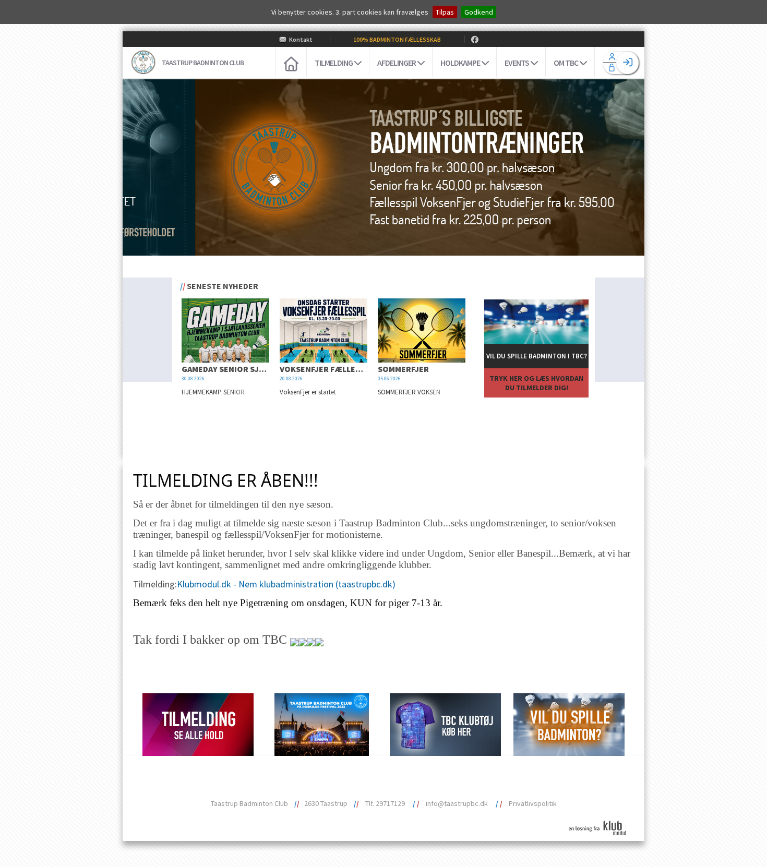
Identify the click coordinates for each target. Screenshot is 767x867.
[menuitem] (290, 62)
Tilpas (445, 12)
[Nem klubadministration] (601, 841)
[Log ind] (627, 63)
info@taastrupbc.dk (457, 803)
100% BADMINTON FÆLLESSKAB (397, 39)
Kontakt (301, 39)
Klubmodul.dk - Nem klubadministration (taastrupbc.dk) (286, 584)
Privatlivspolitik (533, 803)
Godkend (478, 12)
